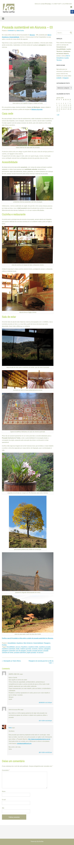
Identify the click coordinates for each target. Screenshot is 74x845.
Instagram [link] (66, 78)
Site (3, 808)
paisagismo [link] (47, 649)
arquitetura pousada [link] (45, 647)
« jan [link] (57, 115)
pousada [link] (29, 650)
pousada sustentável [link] (20, 652)
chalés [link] (17, 649)
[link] (9, 8)
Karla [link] (10, 728)
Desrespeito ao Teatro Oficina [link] (11, 661)
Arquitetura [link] (20, 643)
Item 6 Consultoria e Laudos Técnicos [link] (63, 58)
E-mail (4, 799)
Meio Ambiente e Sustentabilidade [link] (33, 643)
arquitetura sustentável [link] (8, 649)
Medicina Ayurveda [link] (36, 109)
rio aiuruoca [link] (40, 652)
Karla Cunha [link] (20, 30)
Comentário (5, 770)
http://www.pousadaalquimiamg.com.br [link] (39, 739)
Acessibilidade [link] (12, 643)
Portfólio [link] (4, 645)
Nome (3, 791)
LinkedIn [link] (58, 78)
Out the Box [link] (40, 841)
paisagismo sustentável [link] (8, 650)
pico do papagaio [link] (21, 650)
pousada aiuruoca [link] (37, 650)
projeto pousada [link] (31, 652)
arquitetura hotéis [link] (33, 647)
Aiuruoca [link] (32, 35)
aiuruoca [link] (18, 647)
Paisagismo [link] (47, 643)
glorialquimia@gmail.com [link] (24, 743)
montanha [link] (35, 649)
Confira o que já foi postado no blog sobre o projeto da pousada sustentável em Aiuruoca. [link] (27, 638)
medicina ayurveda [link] (25, 649)
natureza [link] (40, 649)
